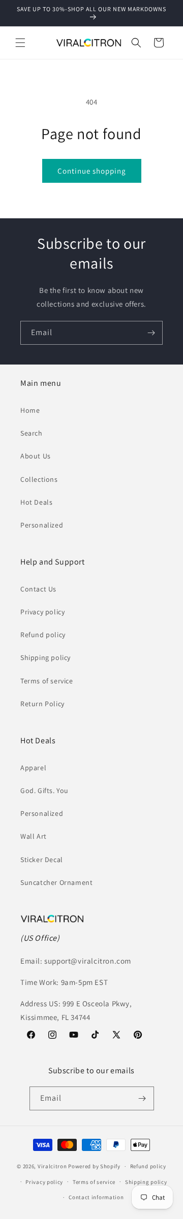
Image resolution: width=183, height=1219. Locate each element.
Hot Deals (36, 502)
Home (30, 410)
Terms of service (46, 680)
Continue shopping (91, 171)
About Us (35, 455)
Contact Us (38, 589)
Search (31, 433)
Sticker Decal (41, 859)
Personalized (41, 525)
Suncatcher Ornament (56, 882)
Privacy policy (42, 611)
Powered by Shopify (94, 1166)
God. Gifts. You (44, 790)
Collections (39, 479)
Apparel (33, 767)
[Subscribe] (151, 333)
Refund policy (43, 634)
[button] (20, 42)
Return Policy (42, 703)
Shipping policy (45, 657)
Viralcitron (52, 1166)
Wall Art (33, 836)
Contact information (96, 1197)
